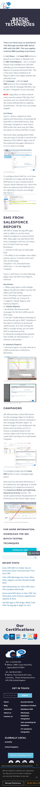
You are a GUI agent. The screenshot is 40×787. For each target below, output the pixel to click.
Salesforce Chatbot (28, 706)
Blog (6, 706)
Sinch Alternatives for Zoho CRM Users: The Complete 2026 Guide (18, 588)
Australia (8, 742)
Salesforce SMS (27, 709)
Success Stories (27, 702)
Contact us (8, 716)
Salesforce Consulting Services (20, 755)
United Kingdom (11, 747)
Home (6, 702)
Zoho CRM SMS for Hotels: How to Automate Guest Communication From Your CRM (18, 571)
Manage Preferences (13, 783)
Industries (8, 709)
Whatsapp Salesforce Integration (25, 716)
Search (35, 558)
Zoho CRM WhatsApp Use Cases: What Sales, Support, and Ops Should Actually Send (18, 580)
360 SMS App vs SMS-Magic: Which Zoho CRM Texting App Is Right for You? (18, 604)
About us (7, 713)
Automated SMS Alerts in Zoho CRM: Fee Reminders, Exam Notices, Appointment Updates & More (19, 596)
